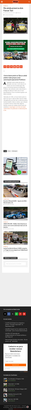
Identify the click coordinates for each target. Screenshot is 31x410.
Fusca (9, 151)
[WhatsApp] (16, 313)
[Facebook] (8, 313)
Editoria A (19, 12)
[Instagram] (5, 313)
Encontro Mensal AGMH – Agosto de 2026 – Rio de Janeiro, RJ (15, 201)
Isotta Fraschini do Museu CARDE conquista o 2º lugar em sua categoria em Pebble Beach (15, 249)
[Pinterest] (20, 313)
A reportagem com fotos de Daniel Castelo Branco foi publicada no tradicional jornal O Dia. (15, 108)
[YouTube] (24, 313)
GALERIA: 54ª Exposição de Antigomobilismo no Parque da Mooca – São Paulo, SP (16, 335)
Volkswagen (14, 151)
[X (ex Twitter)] (12, 313)
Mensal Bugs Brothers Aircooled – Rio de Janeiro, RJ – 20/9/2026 (16, 340)
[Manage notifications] (27, 407)
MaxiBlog (5, 6)
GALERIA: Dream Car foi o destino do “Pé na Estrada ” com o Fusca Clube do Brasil (16, 330)
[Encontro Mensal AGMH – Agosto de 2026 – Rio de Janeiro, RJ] (15, 190)
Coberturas (6, 199)
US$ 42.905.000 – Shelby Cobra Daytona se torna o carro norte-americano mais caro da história (15, 225)
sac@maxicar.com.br (17, 409)
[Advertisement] (15, 131)
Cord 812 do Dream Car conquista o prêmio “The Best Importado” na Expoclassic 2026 (14, 324)
